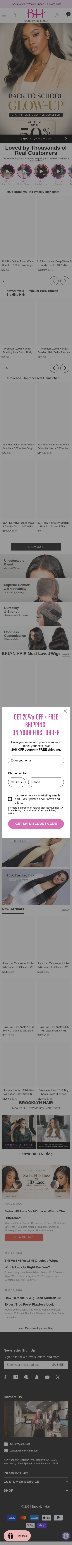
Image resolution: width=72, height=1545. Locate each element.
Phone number (18, 773)
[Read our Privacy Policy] (61, 808)
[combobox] (16, 782)
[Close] (65, 711)
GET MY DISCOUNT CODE (36, 824)
